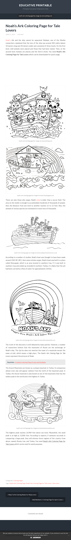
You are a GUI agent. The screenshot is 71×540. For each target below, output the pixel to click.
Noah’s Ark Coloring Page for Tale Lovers (33, 28)
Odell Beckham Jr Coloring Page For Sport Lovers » (48, 500)
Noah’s (8, 40)
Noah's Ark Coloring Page (17, 483)
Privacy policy (37, 537)
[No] (69, 535)
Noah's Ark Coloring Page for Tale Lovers (39, 483)
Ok (31, 537)
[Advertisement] (35, 71)
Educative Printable (35, 5)
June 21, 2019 (10, 34)
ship (38, 200)
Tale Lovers (55, 483)
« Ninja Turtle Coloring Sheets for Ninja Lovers (21, 495)
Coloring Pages (18, 480)
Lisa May (20, 34)
